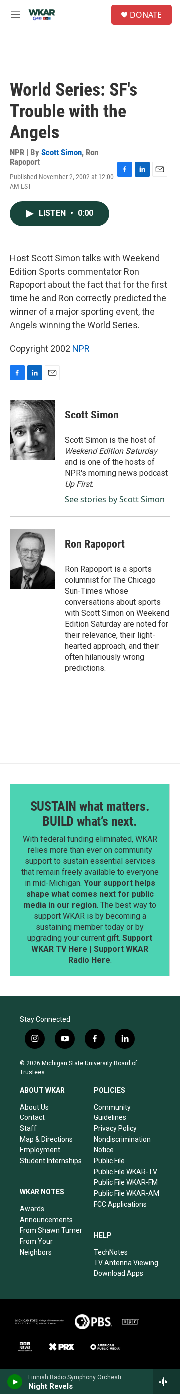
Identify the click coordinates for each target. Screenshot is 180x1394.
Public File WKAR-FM (126, 1182)
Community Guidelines (112, 1112)
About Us (34, 1107)
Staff (28, 1128)
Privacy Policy (115, 1128)
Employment (40, 1150)
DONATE (146, 14)
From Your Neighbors (36, 1246)
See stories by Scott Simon (115, 499)
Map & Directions (46, 1139)
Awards (32, 1209)
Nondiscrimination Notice (122, 1144)
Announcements (46, 1220)
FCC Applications (120, 1204)
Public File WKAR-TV (126, 1172)
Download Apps (119, 1273)
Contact (32, 1117)
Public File (109, 1161)
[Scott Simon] (32, 430)
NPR (81, 348)
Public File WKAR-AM (127, 1193)
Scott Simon (62, 152)
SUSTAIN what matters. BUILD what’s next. (90, 814)
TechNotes (111, 1252)
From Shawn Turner (51, 1230)
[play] (15, 1382)
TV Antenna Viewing (126, 1263)
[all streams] (167, 1381)
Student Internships (51, 1161)
